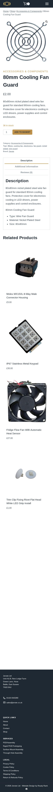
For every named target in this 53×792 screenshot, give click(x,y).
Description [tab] (26, 160)
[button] (46, 21)
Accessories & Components (25, 71)
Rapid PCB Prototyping (12, 746)
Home (5, 721)
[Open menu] (47, 3)
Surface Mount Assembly (13, 749)
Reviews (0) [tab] (26, 172)
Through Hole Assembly (13, 753)
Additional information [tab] (26, 166)
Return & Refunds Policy (13, 777)
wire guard (13, 149)
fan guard (37, 146)
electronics (28, 146)
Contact (6, 728)
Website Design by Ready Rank (35, 786)
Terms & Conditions (11, 771)
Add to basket (22, 132)
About (5, 725)
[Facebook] (26, 789)
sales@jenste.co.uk (14, 703)
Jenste (11, 151)
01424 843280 (12, 698)
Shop (5, 732)
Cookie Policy (8, 767)
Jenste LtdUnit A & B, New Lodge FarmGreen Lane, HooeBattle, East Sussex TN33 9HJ (14, 681)
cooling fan (18, 146)
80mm (10, 146)
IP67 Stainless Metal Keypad (22, 363)
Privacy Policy (8, 764)
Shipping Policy (9, 774)
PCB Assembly (9, 743)
